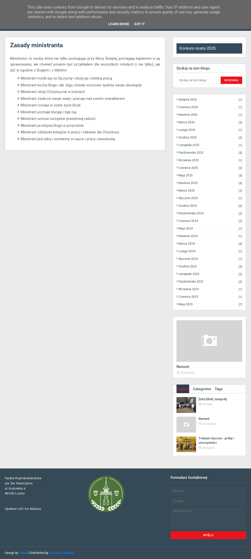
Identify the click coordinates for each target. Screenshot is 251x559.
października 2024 (210, 213)
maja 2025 (210, 175)
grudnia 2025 (210, 137)
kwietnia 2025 (210, 183)
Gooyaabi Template (61, 553)
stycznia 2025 (210, 198)
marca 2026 (210, 122)
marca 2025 (210, 191)
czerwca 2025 (210, 168)
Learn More (118, 24)
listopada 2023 (210, 274)
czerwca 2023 (210, 297)
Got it (139, 24)
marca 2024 (210, 244)
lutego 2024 (210, 251)
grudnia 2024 (210, 206)
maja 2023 (210, 304)
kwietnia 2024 (210, 236)
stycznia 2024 (210, 259)
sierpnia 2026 (210, 100)
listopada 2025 (210, 145)
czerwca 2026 (210, 107)
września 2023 (210, 289)
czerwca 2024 (210, 221)
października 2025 (210, 153)
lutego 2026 (210, 130)
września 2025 (210, 160)
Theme (23, 553)
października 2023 (210, 282)
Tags (219, 389)
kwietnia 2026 (210, 115)
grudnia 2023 (210, 266)
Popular (182, 389)
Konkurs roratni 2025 (197, 48)
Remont (182, 367)
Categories (202, 389)
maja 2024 (210, 228)
